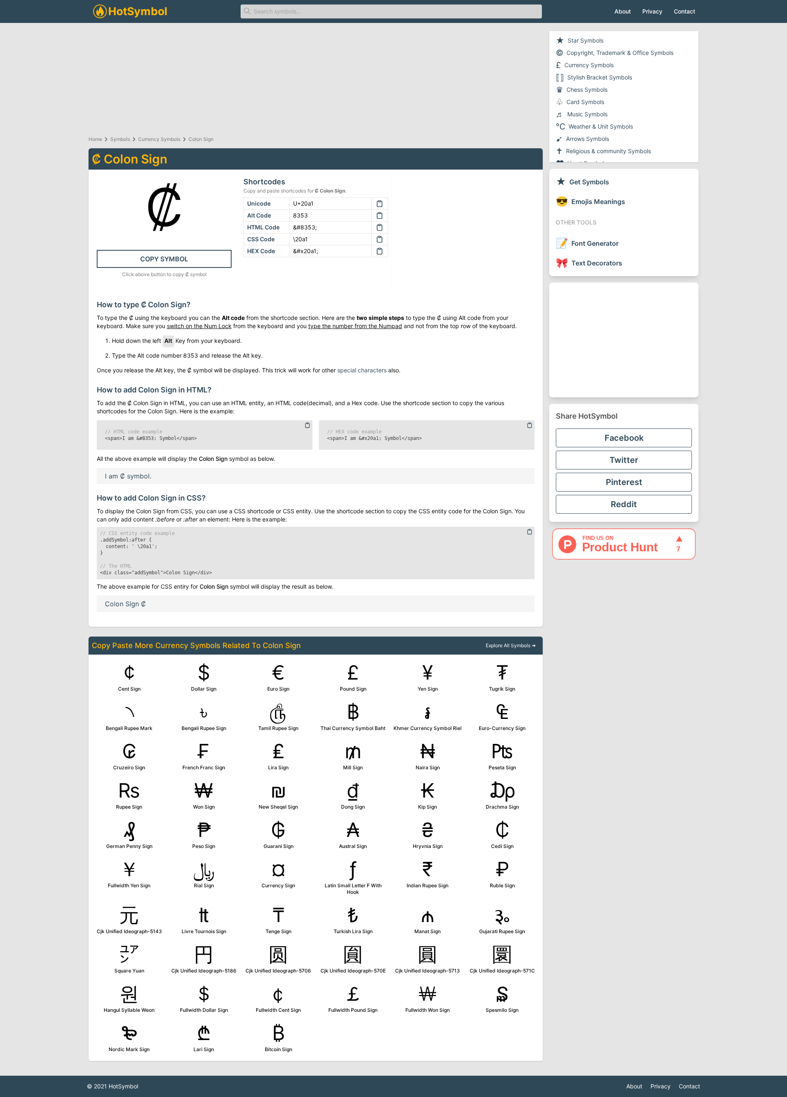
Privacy (652, 11)
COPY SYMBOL (164, 259)
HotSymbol (123, 1086)
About (622, 11)
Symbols (120, 139)
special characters (362, 370)
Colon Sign (201, 139)
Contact (684, 11)
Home (95, 139)
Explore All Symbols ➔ (511, 645)
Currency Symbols (159, 139)
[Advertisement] (623, 340)
